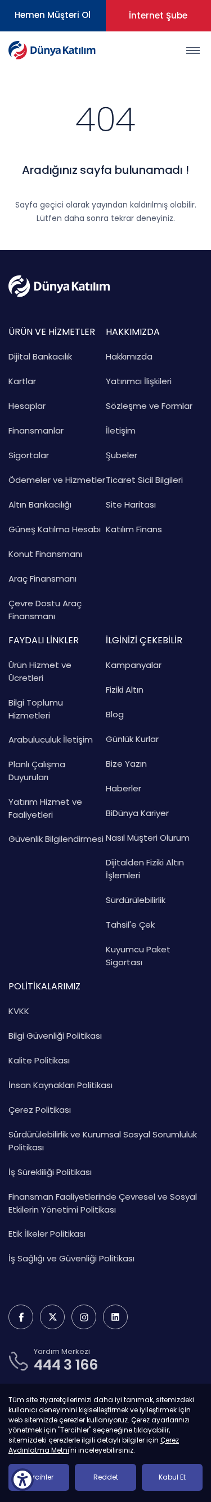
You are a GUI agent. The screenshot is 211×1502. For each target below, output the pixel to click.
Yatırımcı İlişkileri (139, 381)
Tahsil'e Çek (130, 924)
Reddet (105, 1477)
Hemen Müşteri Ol (53, 15)
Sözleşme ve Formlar (149, 406)
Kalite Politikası (39, 1060)
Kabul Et (172, 1477)
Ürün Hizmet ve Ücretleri (39, 671)
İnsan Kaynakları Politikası (60, 1085)
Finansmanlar (36, 430)
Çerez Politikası (39, 1110)
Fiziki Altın (124, 689)
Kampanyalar (133, 665)
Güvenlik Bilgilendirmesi (56, 839)
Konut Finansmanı (45, 554)
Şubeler (121, 455)
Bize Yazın (126, 764)
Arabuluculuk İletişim (50, 739)
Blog (115, 714)
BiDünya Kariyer (137, 813)
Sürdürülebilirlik (135, 900)
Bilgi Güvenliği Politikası (55, 1036)
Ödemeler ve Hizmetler (56, 480)
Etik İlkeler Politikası (47, 1234)
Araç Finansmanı (42, 578)
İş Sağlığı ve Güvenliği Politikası (71, 1258)
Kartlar (22, 381)
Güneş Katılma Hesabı (54, 529)
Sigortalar (28, 455)
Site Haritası (131, 504)
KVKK (18, 1011)
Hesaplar (27, 406)
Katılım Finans (134, 529)
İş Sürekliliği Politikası (50, 1172)
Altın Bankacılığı (39, 504)
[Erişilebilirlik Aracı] (22, 1479)
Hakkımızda (129, 356)
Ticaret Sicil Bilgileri (144, 480)
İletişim (121, 430)
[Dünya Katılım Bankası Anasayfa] (52, 50)
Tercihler (39, 1477)
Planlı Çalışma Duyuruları (36, 770)
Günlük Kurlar (132, 739)
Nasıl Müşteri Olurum (148, 838)
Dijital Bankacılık (40, 356)
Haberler (123, 788)
